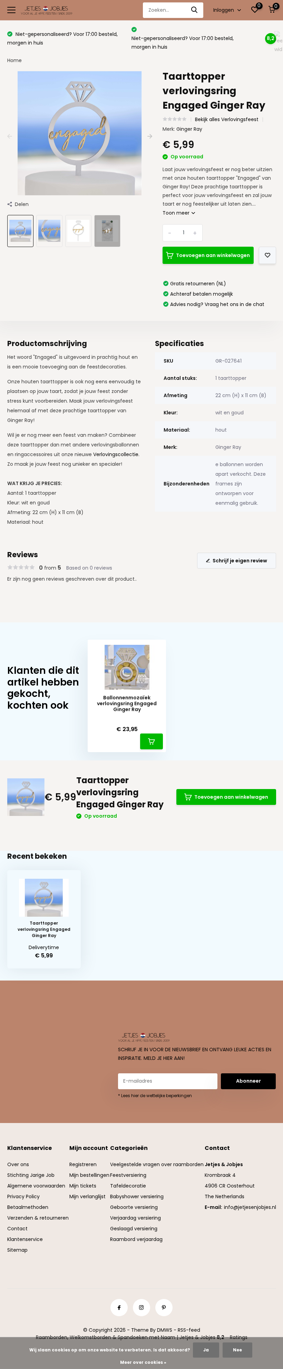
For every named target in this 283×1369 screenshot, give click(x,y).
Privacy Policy (23, 1196)
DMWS (164, 1330)
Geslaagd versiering (133, 1228)
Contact (17, 1228)
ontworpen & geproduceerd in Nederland (189, 38)
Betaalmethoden (27, 1207)
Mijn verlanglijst (87, 1196)
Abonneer (248, 1080)
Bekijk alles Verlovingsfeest (226, 119)
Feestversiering (128, 1175)
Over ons (18, 1164)
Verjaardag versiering (135, 1217)
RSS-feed (189, 1330)
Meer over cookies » (143, 1362)
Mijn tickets (82, 1185)
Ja (206, 1350)
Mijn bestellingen (89, 1175)
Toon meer (177, 212)
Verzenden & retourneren (38, 1217)
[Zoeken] (194, 10)
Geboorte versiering (134, 1207)
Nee (237, 1350)
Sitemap (17, 1250)
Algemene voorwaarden (36, 1185)
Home (14, 60)
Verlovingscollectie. (116, 454)
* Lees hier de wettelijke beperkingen (155, 1096)
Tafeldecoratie (128, 1185)
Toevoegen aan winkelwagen (213, 255)
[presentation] (9, 136)
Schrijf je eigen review (240, 560)
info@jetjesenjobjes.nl (250, 1207)
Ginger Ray (189, 129)
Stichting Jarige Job (31, 1175)
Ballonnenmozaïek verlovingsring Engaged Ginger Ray (127, 703)
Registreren (83, 1164)
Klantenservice (25, 1239)
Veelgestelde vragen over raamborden (157, 1164)
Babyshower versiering (137, 1196)
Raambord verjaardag (136, 1239)
